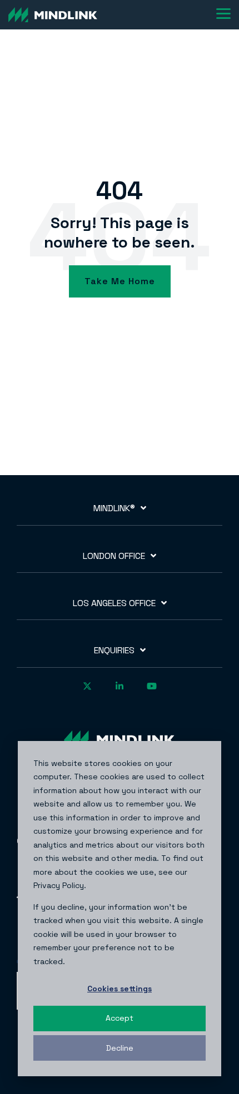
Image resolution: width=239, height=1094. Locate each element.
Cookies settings (119, 989)
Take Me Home (119, 281)
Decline (119, 1048)
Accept (119, 1018)
